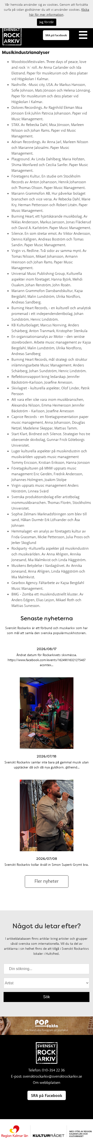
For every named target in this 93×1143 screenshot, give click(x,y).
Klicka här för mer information (59, 12)
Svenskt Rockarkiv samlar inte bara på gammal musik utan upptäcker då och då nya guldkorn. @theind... (47, 765)
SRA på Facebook (56, 35)
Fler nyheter (47, 881)
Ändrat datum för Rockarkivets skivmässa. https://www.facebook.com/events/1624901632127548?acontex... (47, 660)
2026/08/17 (47, 649)
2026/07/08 (46, 858)
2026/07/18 (46, 756)
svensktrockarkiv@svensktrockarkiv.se (52, 1076)
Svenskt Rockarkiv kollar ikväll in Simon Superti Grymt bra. (46, 864)
